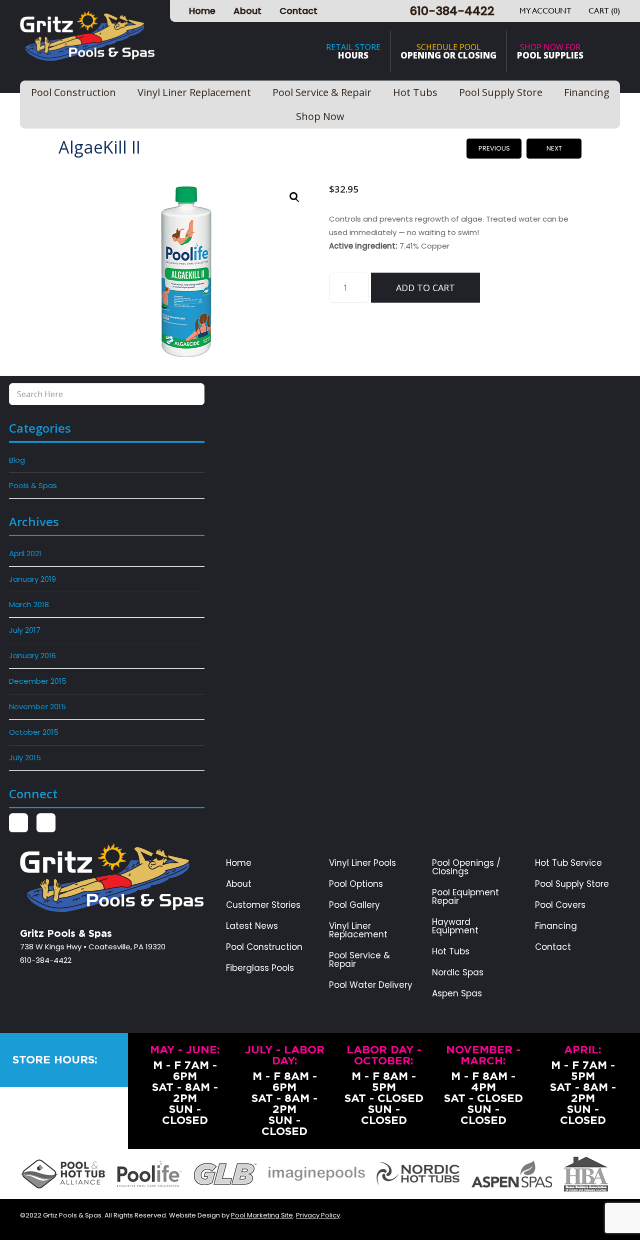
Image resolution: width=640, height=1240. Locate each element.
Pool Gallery (354, 905)
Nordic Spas (458, 972)
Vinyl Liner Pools (362, 863)
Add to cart (425, 288)
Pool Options (356, 884)
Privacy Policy (318, 1215)
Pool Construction (264, 947)
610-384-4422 (452, 11)
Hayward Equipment (455, 926)
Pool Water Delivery (370, 985)
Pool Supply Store (572, 884)
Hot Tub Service (568, 863)
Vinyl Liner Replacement (358, 930)
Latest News (252, 926)
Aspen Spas (457, 993)
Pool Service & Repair (359, 959)
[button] (295, 197)
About (248, 11)
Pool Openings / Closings (466, 867)
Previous (494, 148)
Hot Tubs (451, 951)
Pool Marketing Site (262, 1215)
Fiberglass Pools (260, 968)
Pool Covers (560, 905)
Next (554, 148)
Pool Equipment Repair (465, 896)
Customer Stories (263, 905)
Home (202, 11)
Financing (556, 926)
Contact (299, 11)
